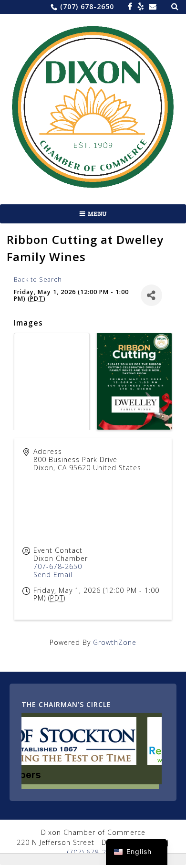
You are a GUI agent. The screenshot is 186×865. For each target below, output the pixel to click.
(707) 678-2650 (87, 6)
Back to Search (38, 279)
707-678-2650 (57, 566)
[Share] (151, 295)
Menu (97, 214)
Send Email (52, 574)
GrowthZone (114, 642)
